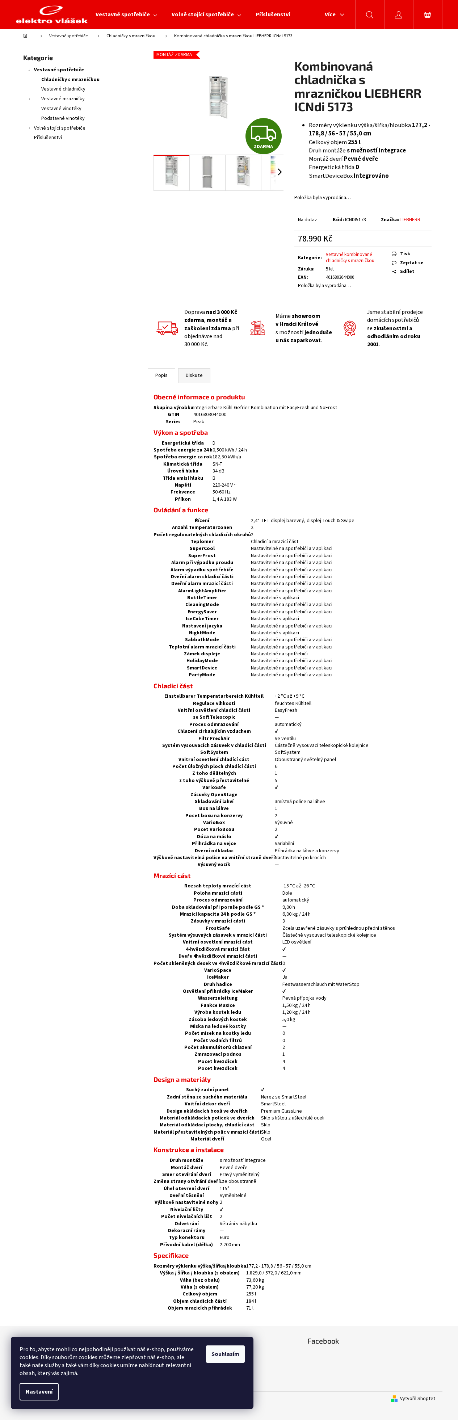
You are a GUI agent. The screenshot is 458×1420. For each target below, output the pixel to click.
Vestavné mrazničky (63, 98)
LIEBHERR (410, 219)
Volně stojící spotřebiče (59, 128)
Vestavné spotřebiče (59, 69)
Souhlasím (225, 1354)
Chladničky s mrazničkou (70, 79)
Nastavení (39, 1392)
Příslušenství (48, 137)
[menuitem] (126, 14)
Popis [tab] (161, 375)
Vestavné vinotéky (61, 108)
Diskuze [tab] (194, 375)
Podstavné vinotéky (63, 118)
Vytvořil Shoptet (417, 1398)
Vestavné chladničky (63, 89)
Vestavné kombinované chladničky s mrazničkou (350, 257)
